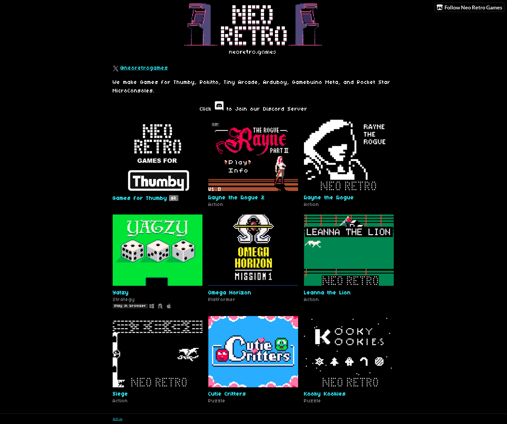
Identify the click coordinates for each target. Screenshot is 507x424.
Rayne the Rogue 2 (236, 198)
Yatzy (121, 293)
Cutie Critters (227, 394)
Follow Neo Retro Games (473, 7)
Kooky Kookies (325, 394)
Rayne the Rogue (329, 198)
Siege (120, 394)
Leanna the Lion (327, 293)
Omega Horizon (229, 293)
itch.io (117, 419)
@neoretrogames (144, 68)
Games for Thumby (140, 198)
